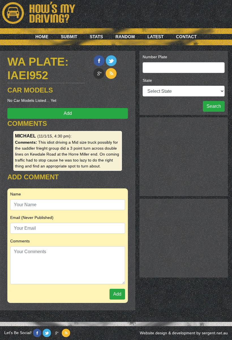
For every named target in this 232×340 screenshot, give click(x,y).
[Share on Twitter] (111, 60)
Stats (96, 36)
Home (41, 36)
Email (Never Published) (31, 217)
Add (68, 113)
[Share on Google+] (98, 73)
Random (125, 36)
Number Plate (155, 57)
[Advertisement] (183, 155)
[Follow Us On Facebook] (37, 333)
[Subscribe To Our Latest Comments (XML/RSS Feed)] (111, 73)
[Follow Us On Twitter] (46, 333)
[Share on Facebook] (98, 60)
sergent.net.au (215, 333)
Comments (20, 241)
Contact (186, 36)
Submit (69, 36)
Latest (155, 36)
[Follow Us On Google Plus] (56, 333)
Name (15, 194)
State (147, 80)
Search (214, 106)
